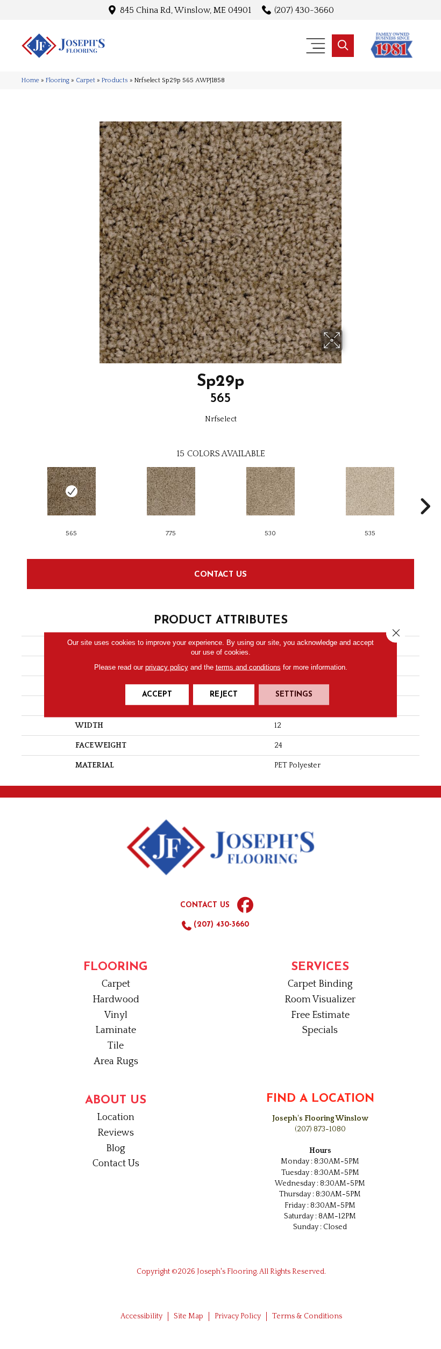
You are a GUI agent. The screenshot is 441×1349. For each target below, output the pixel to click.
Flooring (57, 80)
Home (30, 80)
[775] (170, 491)
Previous (16, 490)
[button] (343, 45)
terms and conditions (248, 667)
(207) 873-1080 (320, 1129)
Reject (224, 695)
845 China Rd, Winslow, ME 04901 (185, 10)
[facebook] (245, 905)
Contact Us (220, 574)
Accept (157, 695)
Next (425, 490)
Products (115, 80)
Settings (293, 695)
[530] (270, 491)
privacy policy (166, 667)
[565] (71, 491)
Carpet (85, 80)
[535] (369, 491)
